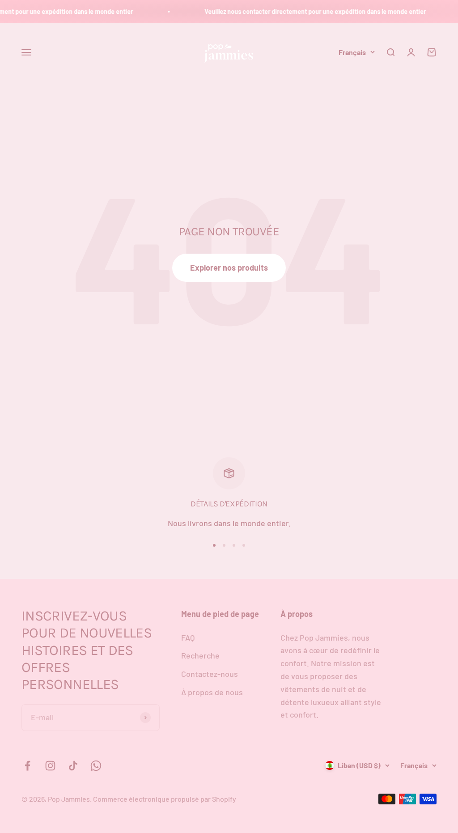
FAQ (188, 637)
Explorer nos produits (229, 267)
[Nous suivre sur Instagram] (50, 766)
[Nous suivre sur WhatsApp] (96, 766)
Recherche (200, 655)
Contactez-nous (209, 674)
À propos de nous (212, 692)
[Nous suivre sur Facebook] (27, 766)
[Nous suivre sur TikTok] (73, 766)
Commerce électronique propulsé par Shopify (164, 799)
